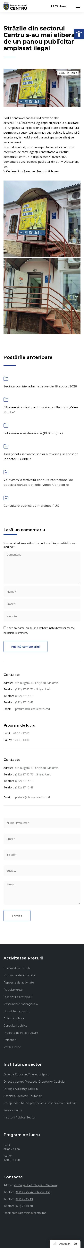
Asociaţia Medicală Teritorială (23, 1096)
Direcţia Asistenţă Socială (21, 1089)
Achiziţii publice (14, 1018)
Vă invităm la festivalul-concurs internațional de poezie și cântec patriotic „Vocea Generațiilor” (38, 482)
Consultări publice (16, 1025)
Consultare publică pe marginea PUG (31, 505)
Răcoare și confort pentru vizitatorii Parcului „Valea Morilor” (41, 409)
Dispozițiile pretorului (18, 997)
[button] (79, 34)
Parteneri (10, 1040)
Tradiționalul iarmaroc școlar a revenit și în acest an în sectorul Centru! (41, 456)
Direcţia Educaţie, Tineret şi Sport (26, 1074)
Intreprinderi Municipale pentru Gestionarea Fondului (39, 1103)
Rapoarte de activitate (19, 982)
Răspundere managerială (21, 1004)
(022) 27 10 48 (24, 702)
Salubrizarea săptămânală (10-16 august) (33, 433)
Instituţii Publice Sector (19, 1117)
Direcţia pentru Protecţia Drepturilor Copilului (34, 1081)
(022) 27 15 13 (24, 696)
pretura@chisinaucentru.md (32, 709)
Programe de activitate (19, 975)
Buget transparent (16, 1011)
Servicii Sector (13, 1110)
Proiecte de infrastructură (21, 1033)
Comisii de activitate (17, 968)
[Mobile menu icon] (78, 6)
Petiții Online (12, 1047)
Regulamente (13, 989)
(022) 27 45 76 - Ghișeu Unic (33, 689)
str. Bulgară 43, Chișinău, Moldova (36, 683)
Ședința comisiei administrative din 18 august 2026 (40, 386)
